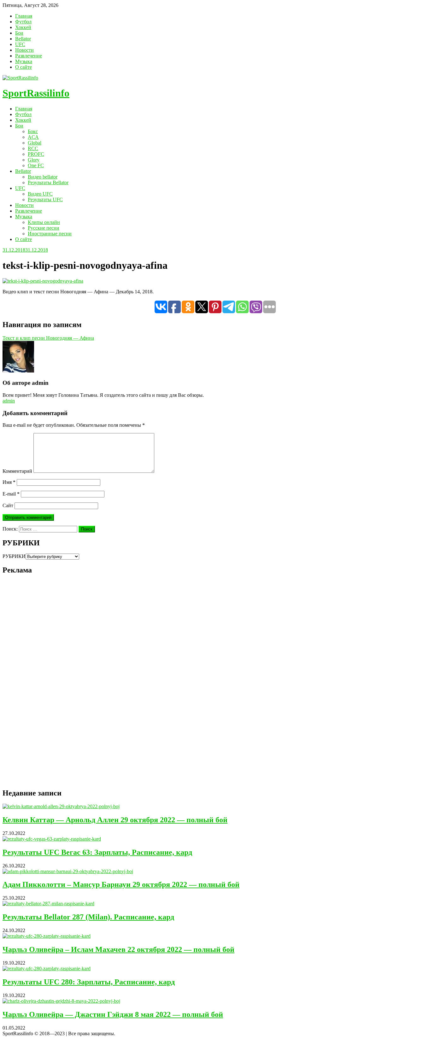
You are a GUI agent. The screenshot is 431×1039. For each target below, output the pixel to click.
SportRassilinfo (36, 93)
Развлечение (28, 55)
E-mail (11, 493)
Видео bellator (42, 176)
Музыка (23, 61)
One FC (36, 165)
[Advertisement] (50, 686)
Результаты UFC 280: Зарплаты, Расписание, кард (89, 982)
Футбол (23, 21)
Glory (33, 159)
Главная (23, 16)
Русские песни (43, 228)
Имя (9, 482)
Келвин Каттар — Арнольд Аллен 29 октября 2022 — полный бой (115, 820)
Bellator (23, 38)
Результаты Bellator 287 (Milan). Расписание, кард (88, 917)
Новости (24, 50)
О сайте (23, 67)
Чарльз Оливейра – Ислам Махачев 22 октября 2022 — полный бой (118, 949)
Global (34, 142)
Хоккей (23, 27)
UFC (20, 44)
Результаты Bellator (48, 182)
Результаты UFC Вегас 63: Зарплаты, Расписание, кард (97, 852)
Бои (19, 33)
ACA (33, 137)
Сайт (8, 505)
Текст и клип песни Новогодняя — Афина (48, 338)
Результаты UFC (45, 199)
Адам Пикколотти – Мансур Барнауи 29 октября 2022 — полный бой (121, 884)
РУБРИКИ (14, 556)
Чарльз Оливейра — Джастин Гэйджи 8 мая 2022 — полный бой (113, 1014)
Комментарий (17, 471)
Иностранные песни (50, 233)
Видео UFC (40, 194)
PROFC (36, 154)
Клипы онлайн (44, 222)
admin (9, 400)
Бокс (33, 131)
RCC (33, 148)
